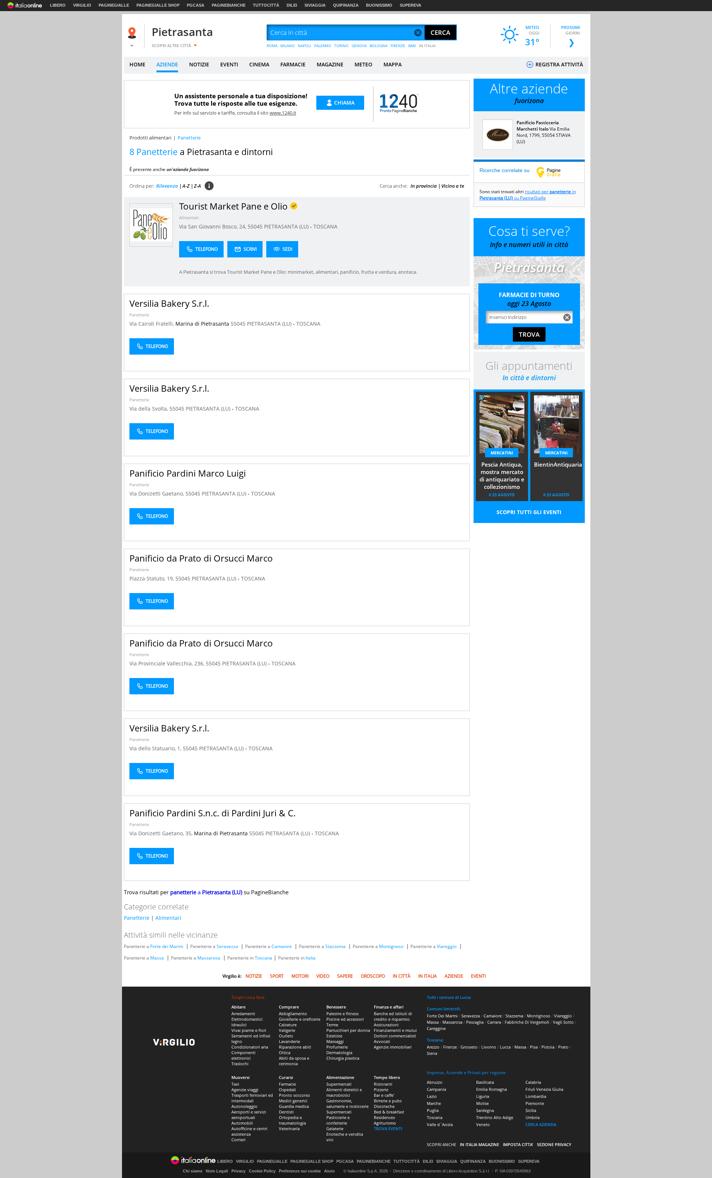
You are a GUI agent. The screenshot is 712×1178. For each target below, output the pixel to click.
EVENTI (229, 64)
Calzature (288, 1024)
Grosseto (469, 1047)
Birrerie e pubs (388, 1100)
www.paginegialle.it (554, 172)
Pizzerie (381, 1089)
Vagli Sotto (563, 1022)
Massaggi (335, 1041)
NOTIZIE (199, 64)
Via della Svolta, (149, 408)
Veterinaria (289, 1128)
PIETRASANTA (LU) (287, 226)
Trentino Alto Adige (494, 1117)
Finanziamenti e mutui (395, 1030)
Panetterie (139, 314)
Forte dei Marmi (166, 946)
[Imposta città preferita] (133, 33)
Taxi (235, 1084)
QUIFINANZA (346, 5)
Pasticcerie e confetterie (338, 1120)
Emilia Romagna (491, 1089)
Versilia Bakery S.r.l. (169, 303)
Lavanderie (289, 1041)
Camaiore (281, 946)
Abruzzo (434, 1082)
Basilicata (485, 1082)
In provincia (424, 185)
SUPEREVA (410, 5)
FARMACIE (293, 64)
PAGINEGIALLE (114, 5)
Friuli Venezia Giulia (544, 1089)
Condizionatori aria (249, 1047)
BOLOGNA (379, 45)
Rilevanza (167, 185)
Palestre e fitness (342, 1013)
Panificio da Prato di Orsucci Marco (201, 558)
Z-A (197, 185)
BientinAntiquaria (558, 464)
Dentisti (286, 1112)
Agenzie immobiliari (393, 1047)
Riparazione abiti (295, 1047)
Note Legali (217, 1171)
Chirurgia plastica (342, 1058)
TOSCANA (325, 226)
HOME (137, 64)
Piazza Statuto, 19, (152, 578)
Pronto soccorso (294, 1095)
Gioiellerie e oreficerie (299, 1019)
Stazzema (335, 946)
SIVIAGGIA (315, 5)
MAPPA (392, 64)
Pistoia (547, 1047)
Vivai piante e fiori (248, 1030)
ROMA (272, 45)
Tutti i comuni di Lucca (449, 997)
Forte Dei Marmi (442, 1016)
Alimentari (189, 217)
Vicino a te (452, 185)
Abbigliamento (293, 1013)
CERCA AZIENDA (540, 1124)
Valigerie (287, 1030)
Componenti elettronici (243, 1055)
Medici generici (293, 1100)
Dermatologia (339, 1052)
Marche (434, 1103)
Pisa (534, 1047)
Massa (157, 958)
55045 (255, 226)
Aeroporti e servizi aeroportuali (248, 1114)
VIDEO (322, 976)
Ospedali (287, 1089)
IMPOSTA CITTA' (518, 1144)
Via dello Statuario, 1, (156, 748)
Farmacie (287, 1084)
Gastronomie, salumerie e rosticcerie (347, 1103)
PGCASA (195, 5)
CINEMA (259, 64)
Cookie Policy (262, 1171)
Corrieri (238, 1139)
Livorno (488, 1047)
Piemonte (534, 1103)
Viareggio (446, 946)
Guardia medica (294, 1106)
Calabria (533, 1082)
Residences (384, 1117)
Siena (432, 1053)
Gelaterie (334, 1128)
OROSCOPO (373, 976)
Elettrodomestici (247, 1019)
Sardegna (485, 1110)
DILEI (292, 5)
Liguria (482, 1096)
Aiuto (329, 1171)
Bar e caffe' (384, 1095)
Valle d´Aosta (440, 1124)
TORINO (341, 45)
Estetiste (334, 1036)
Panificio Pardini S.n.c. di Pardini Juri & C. (212, 813)
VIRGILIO (82, 5)
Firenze (450, 1047)
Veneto (483, 1124)
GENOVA (359, 45)
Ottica (284, 1052)
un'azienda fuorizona (188, 169)
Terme (332, 1024)
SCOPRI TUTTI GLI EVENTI (529, 512)
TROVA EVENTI (388, 1128)
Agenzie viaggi (244, 1089)
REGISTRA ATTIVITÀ (558, 64)
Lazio (432, 1096)
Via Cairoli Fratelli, (152, 323)
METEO (363, 64)
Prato (563, 1047)
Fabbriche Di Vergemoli (527, 1022)
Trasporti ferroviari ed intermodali (252, 1097)
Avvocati (382, 1041)
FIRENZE (397, 45)
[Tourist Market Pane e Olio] (151, 224)
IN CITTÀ (402, 976)
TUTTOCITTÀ (266, 5)
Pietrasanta (182, 31)
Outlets (286, 1036)
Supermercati (339, 1084)
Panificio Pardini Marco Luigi (187, 473)
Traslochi (239, 1063)
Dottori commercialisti (395, 1036)
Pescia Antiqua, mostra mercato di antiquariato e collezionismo (501, 475)
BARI (412, 45)
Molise (482, 1103)
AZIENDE (167, 64)
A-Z (185, 185)
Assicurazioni (386, 1024)
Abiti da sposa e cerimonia (294, 1060)
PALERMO (322, 45)
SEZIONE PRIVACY (554, 1144)
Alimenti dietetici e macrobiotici (344, 1092)
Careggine (436, 1028)
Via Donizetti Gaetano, (157, 493)
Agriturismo (385, 1123)
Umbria (532, 1117)
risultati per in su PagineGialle (527, 194)
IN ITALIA (427, 45)
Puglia (433, 1110)
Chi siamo (192, 1171)
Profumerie (337, 1047)
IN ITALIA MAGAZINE (479, 1144)
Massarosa (208, 958)
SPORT (277, 976)
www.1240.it (283, 112)
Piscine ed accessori (345, 1019)
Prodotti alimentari (150, 137)
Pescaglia (475, 1022)
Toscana (263, 958)
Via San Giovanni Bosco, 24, (213, 226)
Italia (311, 958)
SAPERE (345, 976)
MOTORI (300, 976)
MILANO (287, 45)
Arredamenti (243, 1013)
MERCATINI (502, 452)
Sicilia (530, 1110)
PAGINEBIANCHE (228, 5)
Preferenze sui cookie (300, 1171)
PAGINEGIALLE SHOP (157, 5)
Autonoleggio (244, 1106)
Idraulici (239, 1024)
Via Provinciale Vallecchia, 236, (167, 663)
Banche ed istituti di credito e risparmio (393, 1016)
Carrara (494, 1022)
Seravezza (227, 946)
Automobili (242, 1123)
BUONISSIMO (379, 5)
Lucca (505, 1047)
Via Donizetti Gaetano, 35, (161, 833)
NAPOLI (304, 45)
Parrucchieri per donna (348, 1030)
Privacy (238, 1171)
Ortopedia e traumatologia (292, 1120)
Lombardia (535, 1096)
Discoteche (384, 1106)
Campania (436, 1089)
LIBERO (58, 5)
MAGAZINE (330, 64)
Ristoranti (383, 1084)
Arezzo (433, 1047)
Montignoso (391, 946)
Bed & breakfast (389, 1112)
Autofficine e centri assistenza (249, 1131)
